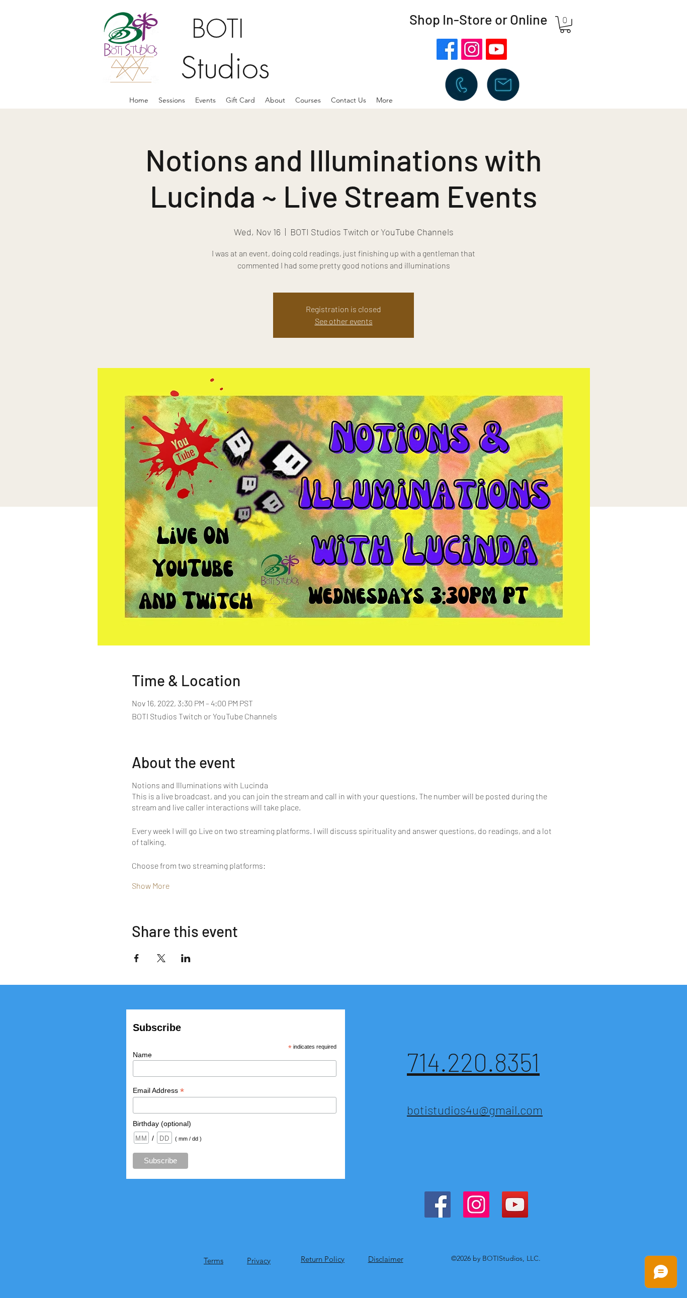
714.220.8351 (473, 1062)
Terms (213, 1260)
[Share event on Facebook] (136, 958)
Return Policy (323, 1259)
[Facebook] (447, 49)
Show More (150, 885)
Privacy (259, 1260)
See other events (344, 321)
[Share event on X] (161, 958)
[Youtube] (496, 49)
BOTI (218, 29)
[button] (275, 100)
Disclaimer (385, 1259)
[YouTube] (515, 1204)
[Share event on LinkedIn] (186, 958)
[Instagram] (471, 49)
